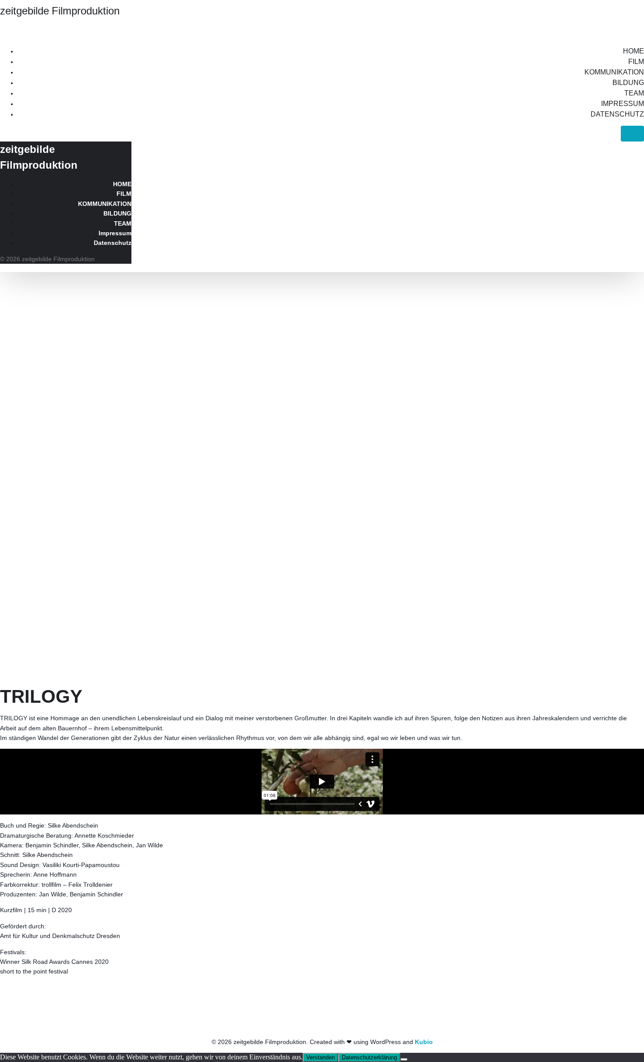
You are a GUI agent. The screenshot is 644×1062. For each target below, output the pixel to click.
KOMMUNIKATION (614, 72)
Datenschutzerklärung (369, 1057)
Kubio (424, 1041)
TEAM (634, 93)
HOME (633, 51)
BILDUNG (628, 82)
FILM (636, 61)
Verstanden (320, 1057)
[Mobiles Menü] (632, 134)
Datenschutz (617, 114)
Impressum (622, 103)
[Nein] (403, 1059)
